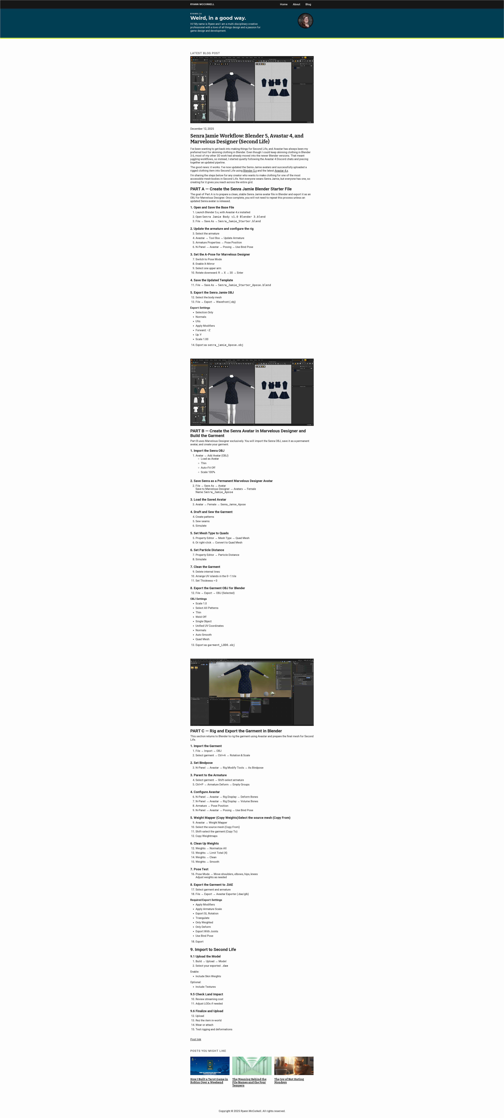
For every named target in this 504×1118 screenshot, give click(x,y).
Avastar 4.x (281, 170)
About (296, 4)
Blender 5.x (250, 170)
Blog (308, 4)
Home (284, 4)
